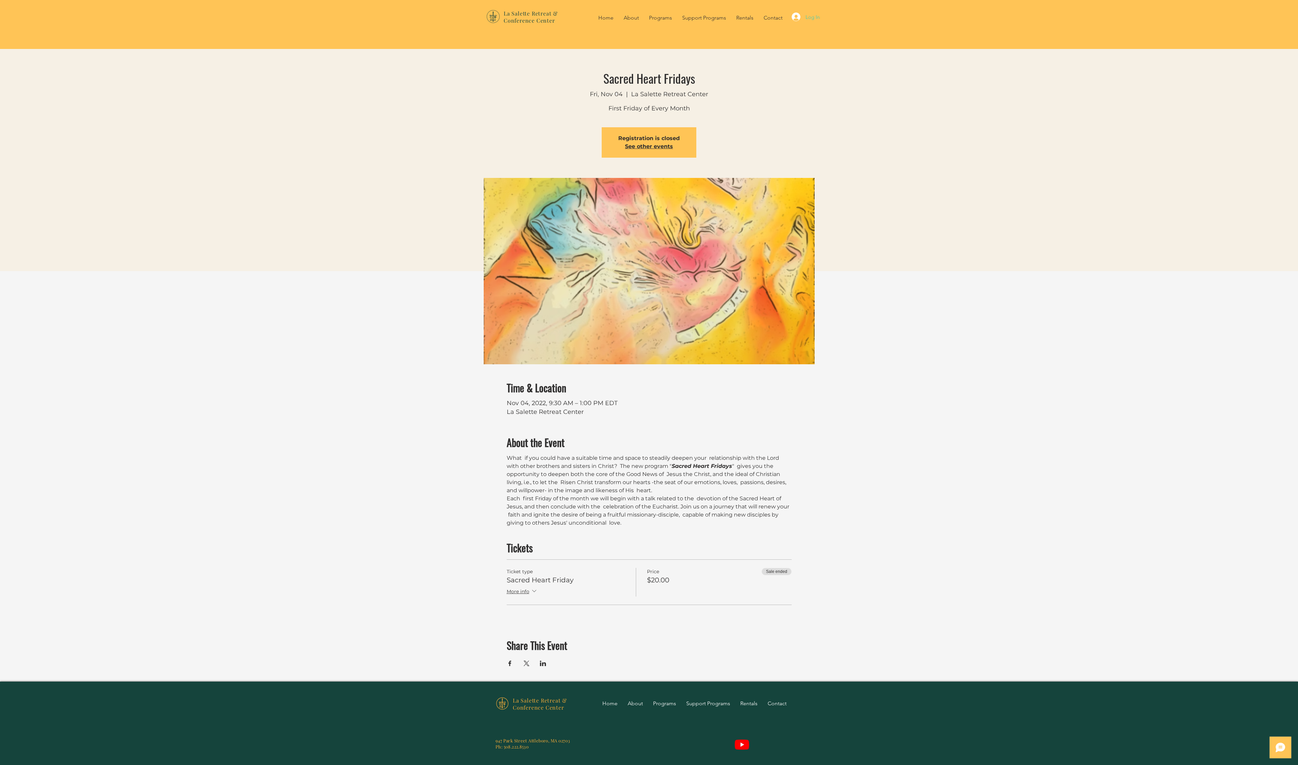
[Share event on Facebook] (510, 663)
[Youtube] (742, 744)
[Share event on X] (526, 663)
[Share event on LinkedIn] (543, 663)
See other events (649, 146)
